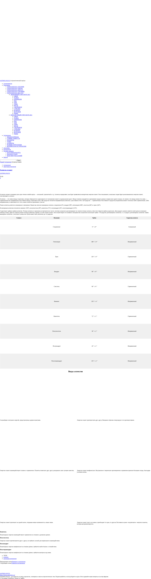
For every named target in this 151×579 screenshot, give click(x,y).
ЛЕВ (15, 102)
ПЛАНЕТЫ (10, 140)
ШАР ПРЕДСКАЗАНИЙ (14, 155)
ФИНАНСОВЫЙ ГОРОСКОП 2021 (21, 115)
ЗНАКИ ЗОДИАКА (13, 137)
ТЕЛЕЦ (16, 97)
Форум (5, 157)
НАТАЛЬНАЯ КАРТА (14, 152)
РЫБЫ (16, 113)
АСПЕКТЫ (10, 143)
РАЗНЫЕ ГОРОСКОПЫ (14, 145)
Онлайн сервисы (8, 151)
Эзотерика (6, 148)
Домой (2, 162)
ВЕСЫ (16, 105)
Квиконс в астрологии (18, 561)
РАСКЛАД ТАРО (12, 154)
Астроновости (7, 83)
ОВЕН (16, 96)
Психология (7, 149)
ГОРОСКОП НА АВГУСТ (15, 90)
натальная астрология (9, 558)
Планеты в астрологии (18, 563)
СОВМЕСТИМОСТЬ (13, 138)
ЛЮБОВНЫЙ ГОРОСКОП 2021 (20, 94)
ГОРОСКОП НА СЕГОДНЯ (15, 86)
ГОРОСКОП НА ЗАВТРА (15, 88)
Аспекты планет (6, 170)
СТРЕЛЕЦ (17, 108)
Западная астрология (9, 166)
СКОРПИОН (18, 107)
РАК (15, 101)
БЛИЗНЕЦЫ (18, 99)
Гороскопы (6, 85)
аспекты (5, 557)
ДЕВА (16, 104)
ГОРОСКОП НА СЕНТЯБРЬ (15, 91)
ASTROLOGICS (5, 173)
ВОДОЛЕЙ (17, 112)
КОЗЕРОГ (17, 110)
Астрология (7, 135)
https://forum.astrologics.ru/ (7, 575)
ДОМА (9, 141)
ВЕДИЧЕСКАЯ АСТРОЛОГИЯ (16, 146)
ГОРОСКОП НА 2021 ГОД (15, 93)
